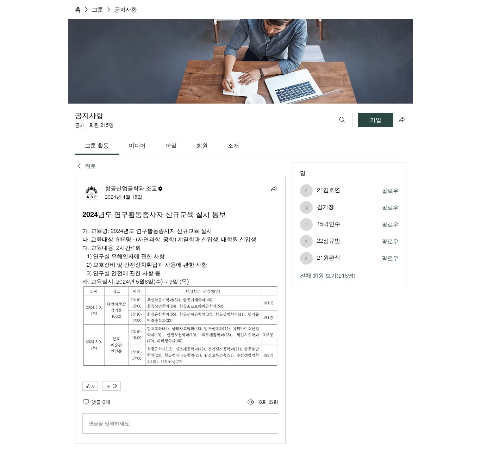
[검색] (342, 120)
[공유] (274, 188)
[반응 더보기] (111, 386)
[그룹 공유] (402, 119)
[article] (180, 310)
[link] (97, 145)
